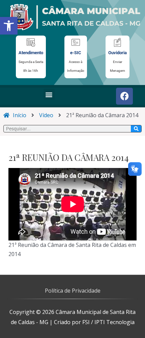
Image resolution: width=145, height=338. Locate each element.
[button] (9, 26)
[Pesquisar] (136, 128)
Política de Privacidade (72, 290)
